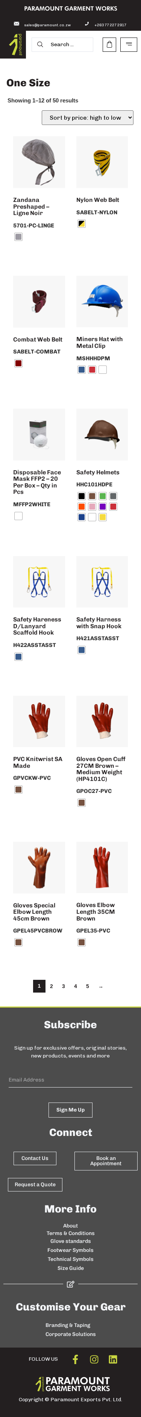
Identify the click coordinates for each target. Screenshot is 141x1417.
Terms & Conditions (71, 1233)
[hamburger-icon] (128, 45)
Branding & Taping (67, 1325)
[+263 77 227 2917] (87, 24)
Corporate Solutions (70, 1334)
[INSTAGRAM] (94, 1359)
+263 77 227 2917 (110, 25)
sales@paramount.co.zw (47, 25)
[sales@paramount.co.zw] (16, 24)
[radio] (18, 237)
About (70, 1226)
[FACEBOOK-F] (75, 1359)
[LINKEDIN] (113, 1359)
